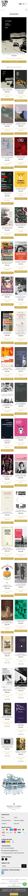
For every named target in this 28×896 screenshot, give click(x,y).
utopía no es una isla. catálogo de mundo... (7, 228)
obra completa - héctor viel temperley (7, 549)
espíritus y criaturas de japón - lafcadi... (20, 752)
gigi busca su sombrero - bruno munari (7, 586)
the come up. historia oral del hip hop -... (7, 263)
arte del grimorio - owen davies (7, 653)
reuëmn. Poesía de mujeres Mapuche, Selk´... (21, 369)
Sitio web (16, 823)
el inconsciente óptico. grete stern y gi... (7, 622)
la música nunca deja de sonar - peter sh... (21, 262)
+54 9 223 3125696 (8, 848)
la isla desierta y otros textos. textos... (7, 513)
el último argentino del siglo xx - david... (21, 585)
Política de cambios (19, 820)
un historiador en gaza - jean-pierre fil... (21, 404)
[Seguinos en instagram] (3, 859)
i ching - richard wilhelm (7, 193)
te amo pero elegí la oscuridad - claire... (21, 123)
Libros (15, 817)
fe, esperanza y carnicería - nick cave (21, 511)
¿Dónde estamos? (6, 820)
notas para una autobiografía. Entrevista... (7, 333)
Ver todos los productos (14, 767)
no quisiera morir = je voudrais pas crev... (20, 333)
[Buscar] (26, 10)
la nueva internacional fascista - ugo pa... (7, 440)
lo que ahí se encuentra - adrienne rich (21, 655)
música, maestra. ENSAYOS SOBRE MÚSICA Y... (7, 717)
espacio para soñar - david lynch (20, 297)
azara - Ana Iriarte (7, 124)
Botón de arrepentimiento (14, 886)
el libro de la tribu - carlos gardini (20, 157)
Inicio (3, 817)
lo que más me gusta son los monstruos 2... (7, 294)
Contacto (4, 823)
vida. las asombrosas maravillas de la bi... (20, 225)
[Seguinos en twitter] (6, 859)
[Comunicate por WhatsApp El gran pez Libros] (24, 884)
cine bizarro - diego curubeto (7, 477)
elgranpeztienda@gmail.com (10, 850)
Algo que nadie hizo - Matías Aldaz (20, 91)
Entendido (14, 894)
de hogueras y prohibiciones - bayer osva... (7, 405)
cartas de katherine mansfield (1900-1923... (21, 475)
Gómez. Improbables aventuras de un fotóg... (14, 54)
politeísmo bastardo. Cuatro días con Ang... (21, 438)
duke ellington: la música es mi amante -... (21, 688)
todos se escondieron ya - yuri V (7, 158)
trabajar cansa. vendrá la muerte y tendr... (21, 549)
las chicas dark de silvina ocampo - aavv (7, 747)
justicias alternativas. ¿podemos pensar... (21, 725)
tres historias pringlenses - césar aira (7, 369)
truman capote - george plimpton (7, 690)
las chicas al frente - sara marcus (21, 621)
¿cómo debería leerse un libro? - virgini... (20, 189)
